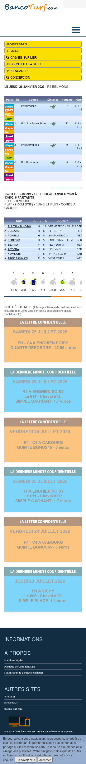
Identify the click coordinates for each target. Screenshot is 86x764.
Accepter (45, 760)
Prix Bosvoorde (30, 162)
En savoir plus (25, 760)
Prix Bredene (28, 106)
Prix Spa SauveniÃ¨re (33, 123)
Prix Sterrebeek (30, 144)
